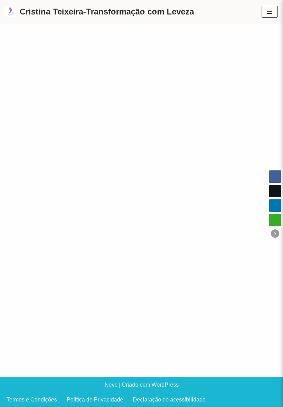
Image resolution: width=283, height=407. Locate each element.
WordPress (165, 385)
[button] (275, 233)
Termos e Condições (32, 400)
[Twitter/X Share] (275, 191)
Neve (111, 385)
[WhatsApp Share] (275, 220)
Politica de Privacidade (95, 400)
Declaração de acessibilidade (169, 400)
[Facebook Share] (275, 176)
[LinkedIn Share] (275, 205)
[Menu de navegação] (270, 12)
